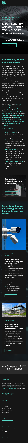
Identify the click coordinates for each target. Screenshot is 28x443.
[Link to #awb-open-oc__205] (24, 3)
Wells (15, 386)
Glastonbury (5, 388)
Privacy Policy (5, 437)
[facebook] (3, 431)
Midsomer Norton (13, 388)
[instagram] (6, 431)
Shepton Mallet (9, 386)
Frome (18, 386)
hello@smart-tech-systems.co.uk (13, 428)
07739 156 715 (8, 426)
